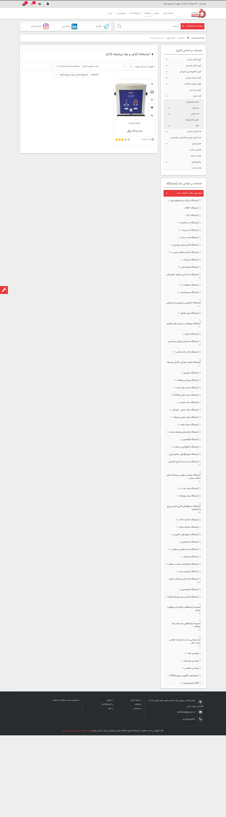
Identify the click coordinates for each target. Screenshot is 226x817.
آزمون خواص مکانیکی (193, 84)
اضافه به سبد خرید (151, 92)
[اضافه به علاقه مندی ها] (152, 107)
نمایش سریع (151, 116)
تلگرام (99, 26)
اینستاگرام (36, 26)
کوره (197, 125)
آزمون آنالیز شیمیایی (193, 65)
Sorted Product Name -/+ (68, 66)
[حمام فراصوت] (151, 84)
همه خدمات (196, 168)
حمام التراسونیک (192, 102)
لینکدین (66, 26)
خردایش (195, 108)
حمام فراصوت (134, 123)
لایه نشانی (195, 114)
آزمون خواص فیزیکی (193, 78)
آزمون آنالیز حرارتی (194, 59)
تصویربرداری (196, 143)
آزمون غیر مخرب (195, 90)
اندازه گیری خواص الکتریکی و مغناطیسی (185, 137)
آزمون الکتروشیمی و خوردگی (190, 71)
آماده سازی (197, 96)
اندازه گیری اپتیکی (194, 131)
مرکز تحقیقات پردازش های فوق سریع (77, 730)
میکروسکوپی (196, 162)
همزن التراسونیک (192, 120)
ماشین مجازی (196, 155)
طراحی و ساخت (195, 149)
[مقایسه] (151, 100)
